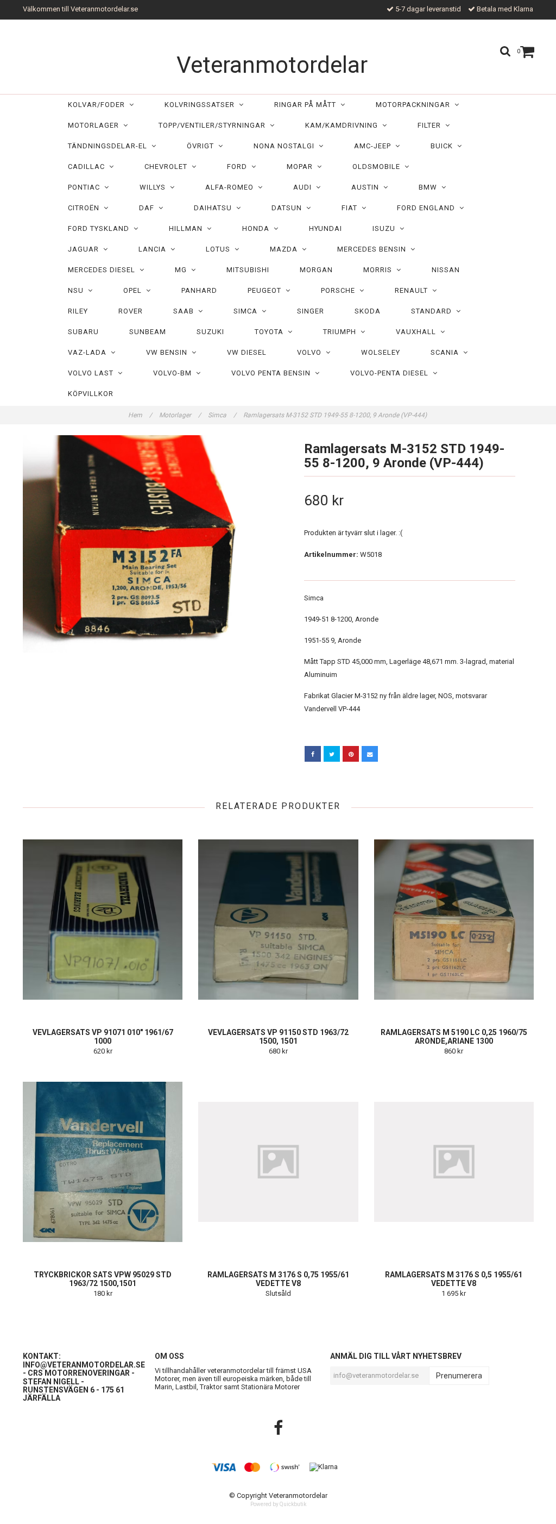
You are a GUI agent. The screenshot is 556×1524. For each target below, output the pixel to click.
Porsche (340, 290)
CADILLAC (88, 166)
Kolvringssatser (202, 105)
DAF (149, 208)
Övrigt (202, 146)
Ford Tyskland (101, 228)
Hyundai (325, 228)
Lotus (220, 249)
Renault (413, 290)
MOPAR (302, 166)
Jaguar (85, 249)
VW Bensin (169, 352)
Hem (140, 415)
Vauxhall (418, 332)
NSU (78, 290)
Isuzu (386, 228)
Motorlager (95, 125)
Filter (431, 125)
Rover (130, 311)
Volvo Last (93, 373)
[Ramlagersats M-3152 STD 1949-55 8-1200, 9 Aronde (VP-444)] (146, 544)
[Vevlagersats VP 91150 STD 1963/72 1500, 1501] (278, 919)
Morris (379, 270)
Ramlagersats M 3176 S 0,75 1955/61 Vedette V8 (278, 1279)
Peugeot (267, 290)
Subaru (83, 332)
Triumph (342, 332)
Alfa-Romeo (231, 187)
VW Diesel (247, 352)
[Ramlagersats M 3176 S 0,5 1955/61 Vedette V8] (454, 1162)
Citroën (86, 208)
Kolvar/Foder (98, 105)
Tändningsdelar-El (109, 146)
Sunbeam (147, 332)
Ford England (428, 208)
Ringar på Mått (307, 105)
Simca (247, 311)
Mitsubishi (247, 270)
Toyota (271, 332)
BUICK (444, 146)
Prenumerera (459, 1375)
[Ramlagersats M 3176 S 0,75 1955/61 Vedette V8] (278, 1162)
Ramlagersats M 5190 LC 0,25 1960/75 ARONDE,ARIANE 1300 (454, 1036)
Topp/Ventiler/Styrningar (214, 125)
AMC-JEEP (374, 146)
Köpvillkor (90, 394)
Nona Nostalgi (286, 146)
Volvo (311, 352)
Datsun (288, 208)
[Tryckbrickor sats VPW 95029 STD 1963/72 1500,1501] (102, 1162)
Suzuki (210, 332)
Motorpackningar (415, 105)
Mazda (286, 249)
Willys (155, 187)
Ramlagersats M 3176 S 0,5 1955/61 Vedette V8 (453, 1279)
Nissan (446, 270)
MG (183, 270)
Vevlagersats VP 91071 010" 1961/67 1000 (103, 1036)
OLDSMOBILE (378, 166)
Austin (367, 187)
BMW (430, 187)
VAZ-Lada (89, 352)
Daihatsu (215, 208)
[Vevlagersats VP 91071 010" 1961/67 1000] (102, 919)
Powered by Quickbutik (278, 1504)
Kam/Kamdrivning (343, 125)
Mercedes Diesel (104, 270)
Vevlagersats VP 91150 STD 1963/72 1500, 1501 (278, 1036)
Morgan (316, 270)
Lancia (154, 249)
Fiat (352, 208)
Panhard (199, 290)
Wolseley (380, 352)
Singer (310, 311)
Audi (304, 187)
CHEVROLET (168, 166)
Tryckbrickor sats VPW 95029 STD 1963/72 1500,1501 (103, 1279)
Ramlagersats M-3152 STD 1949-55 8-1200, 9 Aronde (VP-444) (335, 415)
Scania (447, 352)
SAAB (185, 311)
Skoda (368, 311)
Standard (433, 311)
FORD (239, 166)
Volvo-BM (174, 373)
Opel (134, 290)
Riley (78, 311)
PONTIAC (86, 187)
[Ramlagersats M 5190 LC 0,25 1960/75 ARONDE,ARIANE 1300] (454, 919)
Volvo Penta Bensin (273, 373)
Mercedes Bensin (373, 249)
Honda (258, 228)
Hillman (188, 228)
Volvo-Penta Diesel (391, 373)
